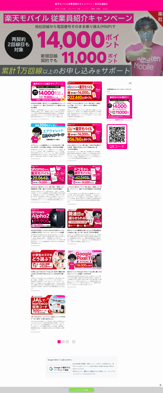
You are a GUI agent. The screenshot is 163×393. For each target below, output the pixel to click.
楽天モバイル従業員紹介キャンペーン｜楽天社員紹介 (81, 4)
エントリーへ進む (80, 390)
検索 (130, 83)
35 (74, 342)
